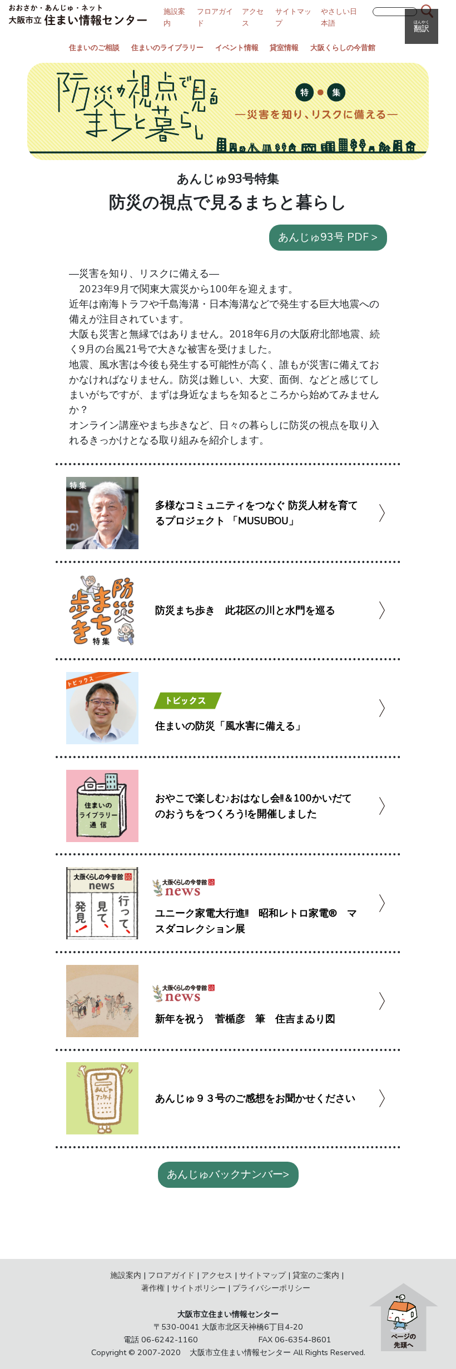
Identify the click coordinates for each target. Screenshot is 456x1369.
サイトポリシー (198, 1287)
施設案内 (125, 1275)
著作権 (153, 1287)
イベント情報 (237, 48)
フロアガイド (171, 1275)
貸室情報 (284, 48)
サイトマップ (262, 1275)
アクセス (216, 1275)
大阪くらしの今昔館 (342, 48)
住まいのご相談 (94, 48)
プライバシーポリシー (271, 1287)
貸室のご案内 (316, 1275)
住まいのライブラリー (167, 48)
